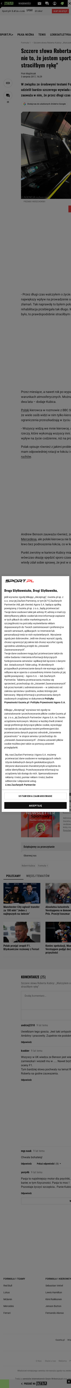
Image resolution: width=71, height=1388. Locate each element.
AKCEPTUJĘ (35, 805)
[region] (35, 694)
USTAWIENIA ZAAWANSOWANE (35, 796)
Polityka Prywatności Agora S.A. (48, 702)
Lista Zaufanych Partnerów (20, 784)
